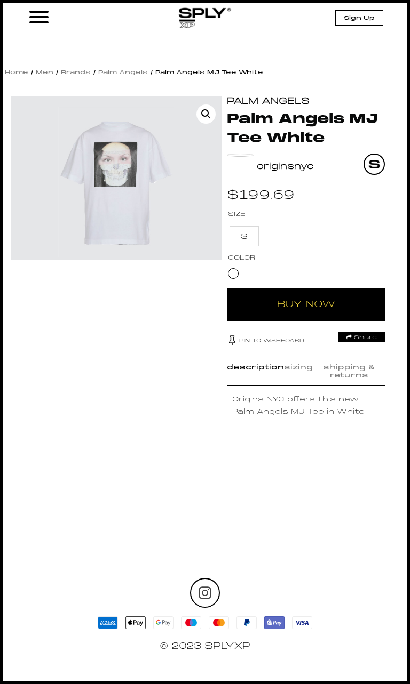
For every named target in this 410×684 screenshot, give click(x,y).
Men (44, 72)
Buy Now (306, 305)
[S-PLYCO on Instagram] (205, 593)
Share (364, 337)
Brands (76, 72)
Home (16, 72)
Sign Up (359, 18)
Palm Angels (123, 72)
